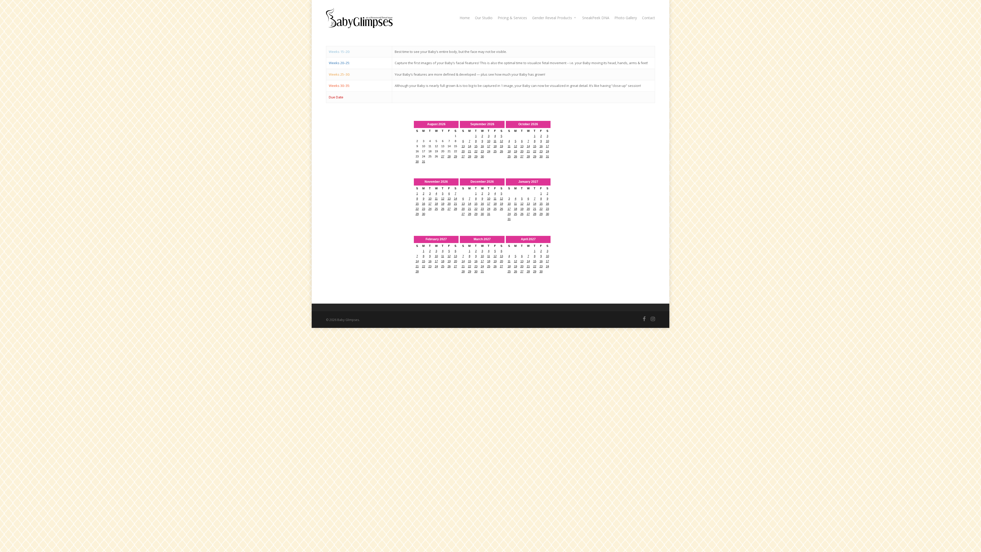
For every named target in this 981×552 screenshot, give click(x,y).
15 (475, 146)
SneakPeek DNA (595, 17)
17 (488, 146)
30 (417, 161)
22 (475, 151)
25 (495, 151)
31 (423, 161)
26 (501, 151)
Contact (648, 17)
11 (495, 141)
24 (488, 151)
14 (469, 146)
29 (455, 156)
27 (442, 156)
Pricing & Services (512, 17)
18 (495, 146)
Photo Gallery (625, 17)
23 (482, 151)
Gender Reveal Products (552, 17)
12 (501, 141)
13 (463, 146)
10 (488, 141)
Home (465, 17)
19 (501, 146)
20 (463, 151)
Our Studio (484, 17)
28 (449, 156)
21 (469, 151)
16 (482, 146)
